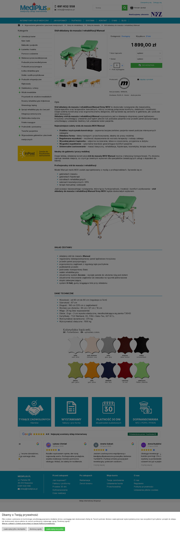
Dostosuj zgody (36, 529)
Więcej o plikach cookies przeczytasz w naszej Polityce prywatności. (28, 523)
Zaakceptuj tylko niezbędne (14, 529)
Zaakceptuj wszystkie (54, 529)
